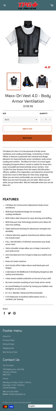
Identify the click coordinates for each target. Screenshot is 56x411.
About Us (6, 336)
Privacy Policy (8, 340)
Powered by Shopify (24, 402)
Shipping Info (8, 348)
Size (4, 113)
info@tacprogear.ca (17, 394)
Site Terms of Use (10, 352)
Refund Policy (8, 344)
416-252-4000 (12, 392)
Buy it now (27, 138)
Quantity (43, 113)
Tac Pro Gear (12, 402)
